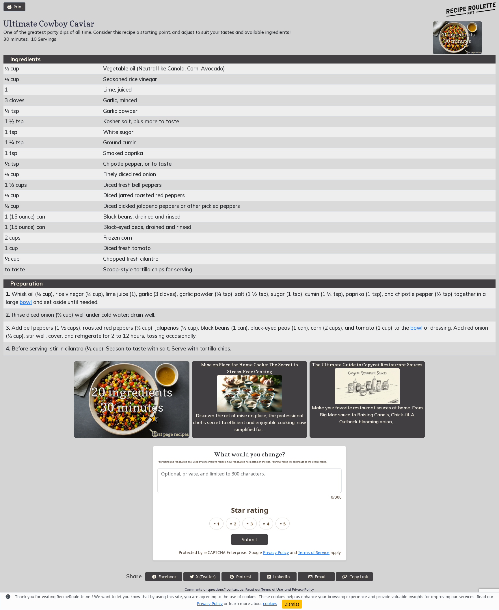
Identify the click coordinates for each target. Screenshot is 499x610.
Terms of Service (313, 552)
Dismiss (291, 604)
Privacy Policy (276, 552)
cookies (270, 603)
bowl (26, 302)
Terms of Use (272, 589)
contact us (235, 589)
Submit (249, 539)
